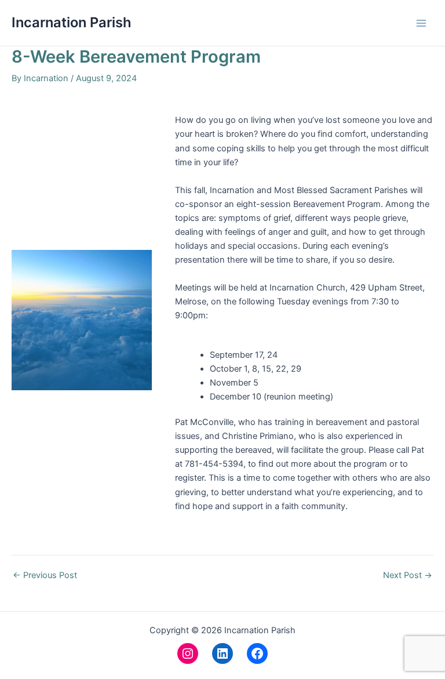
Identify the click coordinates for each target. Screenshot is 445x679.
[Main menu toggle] (421, 23)
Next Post (407, 575)
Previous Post (45, 575)
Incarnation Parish (72, 22)
